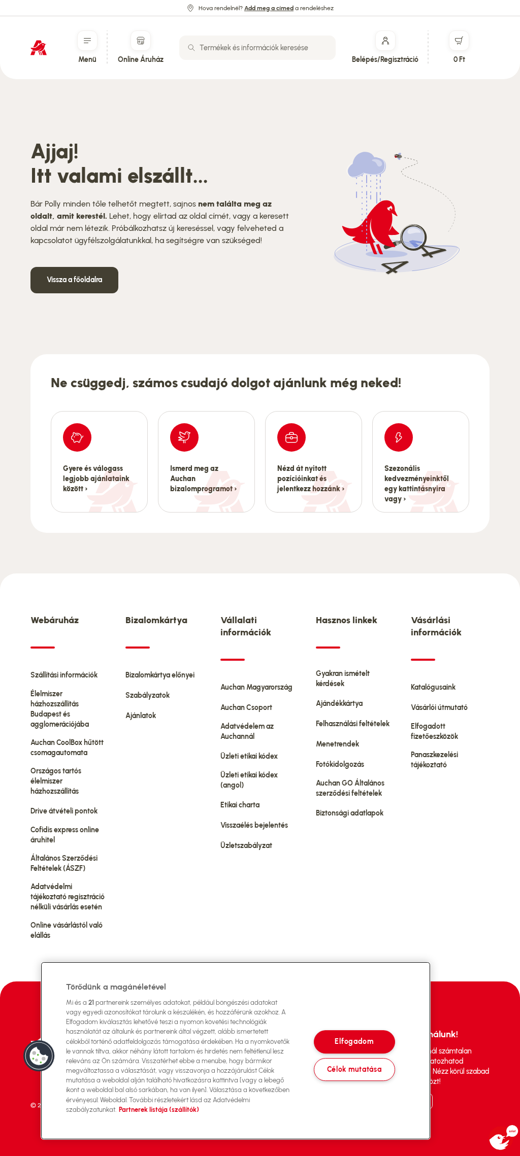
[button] (39, 1056)
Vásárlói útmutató (439, 707)
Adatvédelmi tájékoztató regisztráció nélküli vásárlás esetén (67, 896)
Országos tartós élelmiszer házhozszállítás (55, 781)
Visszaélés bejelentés (254, 825)
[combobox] (257, 48)
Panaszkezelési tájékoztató (434, 760)
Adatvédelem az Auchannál (247, 731)
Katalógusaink (433, 687)
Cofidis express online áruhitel (64, 835)
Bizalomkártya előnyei (159, 675)
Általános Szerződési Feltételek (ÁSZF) (64, 863)
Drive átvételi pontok (64, 811)
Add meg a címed (269, 8)
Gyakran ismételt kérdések (343, 678)
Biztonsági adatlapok (349, 813)
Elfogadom (354, 1041)
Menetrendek (337, 744)
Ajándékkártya (339, 703)
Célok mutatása (354, 1069)
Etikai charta (239, 805)
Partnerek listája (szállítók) (159, 1109)
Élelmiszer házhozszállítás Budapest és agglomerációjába (59, 709)
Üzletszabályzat (246, 845)
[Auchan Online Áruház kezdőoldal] (38, 48)
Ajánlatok (140, 715)
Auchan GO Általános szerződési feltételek (350, 788)
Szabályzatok (147, 695)
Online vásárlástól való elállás (66, 930)
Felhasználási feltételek (352, 724)
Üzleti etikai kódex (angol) (249, 780)
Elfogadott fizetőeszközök (434, 731)
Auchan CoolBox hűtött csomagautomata (67, 747)
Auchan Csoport (246, 707)
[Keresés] (191, 48)
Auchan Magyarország (256, 687)
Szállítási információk (64, 675)
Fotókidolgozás (340, 764)
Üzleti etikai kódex (249, 756)
